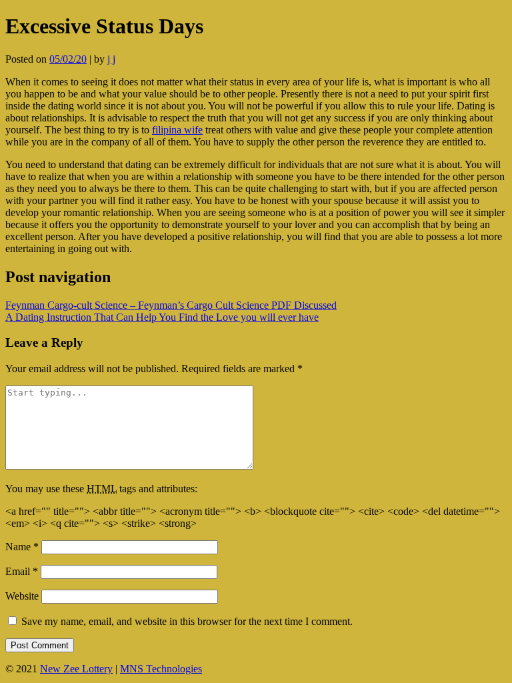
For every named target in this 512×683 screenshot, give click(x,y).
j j (111, 59)
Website (22, 596)
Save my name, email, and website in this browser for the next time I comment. (187, 621)
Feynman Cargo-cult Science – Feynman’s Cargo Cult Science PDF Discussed (171, 305)
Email (21, 571)
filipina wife (177, 129)
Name (22, 546)
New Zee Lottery (76, 668)
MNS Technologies (161, 668)
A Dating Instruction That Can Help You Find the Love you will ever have (162, 317)
